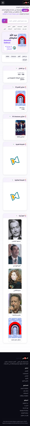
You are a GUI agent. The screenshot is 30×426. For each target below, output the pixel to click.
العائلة (7, 56)
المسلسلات (19, 27)
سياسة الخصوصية (24, 410)
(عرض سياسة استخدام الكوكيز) (11, 14)
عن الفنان (24, 56)
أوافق (25, 10)
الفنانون (13, 27)
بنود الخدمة (25, 408)
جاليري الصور (25, 381)
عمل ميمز (25, 29)
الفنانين (26, 376)
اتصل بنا (26, 405)
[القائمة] (2, 2)
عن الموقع (25, 403)
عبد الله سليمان (13, 36)
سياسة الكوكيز (24, 413)
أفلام (19, 56)
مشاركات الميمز (17, 29)
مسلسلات (13, 56)
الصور (5, 29)
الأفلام (25, 27)
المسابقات (10, 29)
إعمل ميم (26, 391)
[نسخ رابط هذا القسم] (16, 68)
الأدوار (9, 27)
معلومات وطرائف (24, 396)
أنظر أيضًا (25, 60)
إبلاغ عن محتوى (24, 415)
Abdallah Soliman (7, 41)
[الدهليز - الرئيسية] (26, 2)
